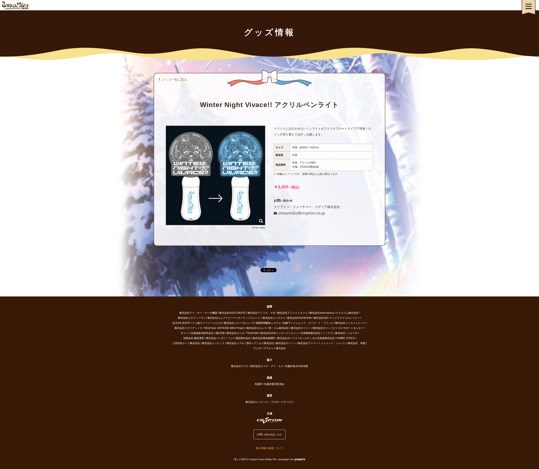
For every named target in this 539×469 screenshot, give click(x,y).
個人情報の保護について (269, 448)
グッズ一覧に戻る (174, 79)
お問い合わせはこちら (269, 434)
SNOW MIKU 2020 (15, 5)
